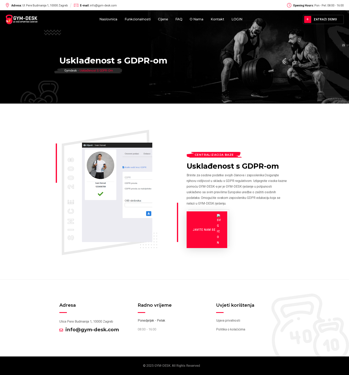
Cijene (163, 19)
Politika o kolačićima (230, 329)
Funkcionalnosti (138, 19)
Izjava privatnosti (228, 320)
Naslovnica (108, 19)
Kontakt (217, 19)
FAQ (178, 19)
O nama (196, 19)
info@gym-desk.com (103, 5)
